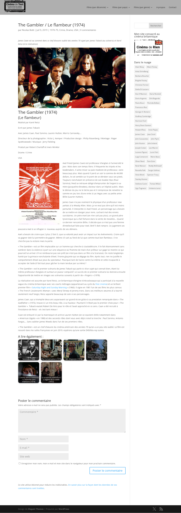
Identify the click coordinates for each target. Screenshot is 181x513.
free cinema (101, 284)
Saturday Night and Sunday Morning (49, 287)
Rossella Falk (140, 170)
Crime (62, 30)
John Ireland (152, 143)
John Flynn (155, 139)
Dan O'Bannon (141, 94)
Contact (172, 7)
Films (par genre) (142, 7)
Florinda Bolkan (153, 103)
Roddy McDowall (155, 166)
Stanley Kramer (141, 179)
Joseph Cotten (140, 148)
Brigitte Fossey (141, 80)
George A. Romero (142, 112)
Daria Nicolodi (155, 94)
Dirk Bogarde (154, 98)
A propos (160, 7)
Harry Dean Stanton (143, 125)
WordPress (64, 509)
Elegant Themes (36, 509)
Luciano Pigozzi (141, 152)
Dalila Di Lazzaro (142, 89)
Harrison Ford (140, 121)
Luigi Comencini (141, 157)
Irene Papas (153, 130)
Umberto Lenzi (154, 188)
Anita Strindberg (141, 71)
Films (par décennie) (96, 7)
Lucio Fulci (154, 152)
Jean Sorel (151, 134)
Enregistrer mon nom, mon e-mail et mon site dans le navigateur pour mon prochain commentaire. (68, 463)
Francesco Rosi (141, 107)
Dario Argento (140, 98)
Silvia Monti (139, 174)
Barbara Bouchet (142, 76)
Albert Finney (152, 67)
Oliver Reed (139, 161)
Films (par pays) (119, 7)
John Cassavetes (141, 139)
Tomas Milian (155, 184)
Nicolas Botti (28, 30)
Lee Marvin (153, 148)
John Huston (140, 143)
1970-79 (54, 30)
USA (76, 30)
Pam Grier (151, 161)
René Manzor (140, 166)
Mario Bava (155, 157)
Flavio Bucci (140, 103)
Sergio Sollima (154, 170)
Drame (69, 30)
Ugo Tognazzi (140, 188)
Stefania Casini (141, 184)
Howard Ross (140, 130)
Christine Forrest (141, 85)
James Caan (140, 134)
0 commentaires (88, 30)
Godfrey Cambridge (143, 116)
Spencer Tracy (153, 174)
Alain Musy (139, 67)
